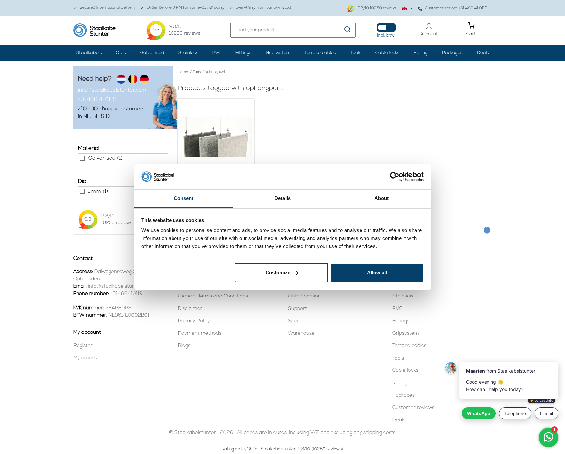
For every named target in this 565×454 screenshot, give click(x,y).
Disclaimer (190, 308)
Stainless (188, 53)
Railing (421, 53)
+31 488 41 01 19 (97, 99)
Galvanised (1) (82, 158)
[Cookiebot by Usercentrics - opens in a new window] (395, 177)
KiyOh (246, 449)
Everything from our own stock (264, 8)
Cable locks (387, 53)
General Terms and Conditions (213, 296)
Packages (452, 53)
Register (83, 345)
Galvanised (152, 53)
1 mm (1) (82, 191)
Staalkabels (89, 53)
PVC (216, 53)
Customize (278, 272)
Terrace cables (320, 53)
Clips (121, 53)
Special (296, 321)
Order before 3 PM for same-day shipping (185, 8)
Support (297, 308)
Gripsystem (278, 53)
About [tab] (381, 198)
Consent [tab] (184, 198)
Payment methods (199, 333)
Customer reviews (413, 407)
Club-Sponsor (304, 296)
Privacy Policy (194, 321)
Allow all (377, 272)
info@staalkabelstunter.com (112, 90)
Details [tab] (282, 198)
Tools (355, 53)
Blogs (184, 345)
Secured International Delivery (107, 8)
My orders (85, 358)
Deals (483, 53)
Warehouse (301, 333)
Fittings (243, 53)
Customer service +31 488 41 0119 (456, 8)
